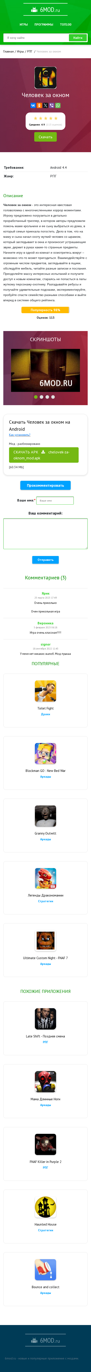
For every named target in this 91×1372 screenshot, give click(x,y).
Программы (43, 24)
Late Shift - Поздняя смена (45, 1036)
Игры (24, 24)
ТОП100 (65, 24)
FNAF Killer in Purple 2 (45, 1162)
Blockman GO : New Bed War (46, 771)
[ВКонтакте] (33, 105)
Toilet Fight (45, 708)
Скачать (45, 136)
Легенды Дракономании (45, 895)
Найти (77, 38)
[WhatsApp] (58, 105)
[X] (45, 105)
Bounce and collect (45, 1287)
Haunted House (46, 1224)
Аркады (45, 777)
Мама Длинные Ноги (45, 1099)
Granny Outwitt (45, 833)
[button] (36, 397)
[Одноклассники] (39, 105)
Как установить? (19, 435)
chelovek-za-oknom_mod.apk (41, 454)
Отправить (45, 560)
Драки (45, 714)
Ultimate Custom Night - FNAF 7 (45, 958)
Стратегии (45, 901)
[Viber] (51, 105)
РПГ (45, 1042)
